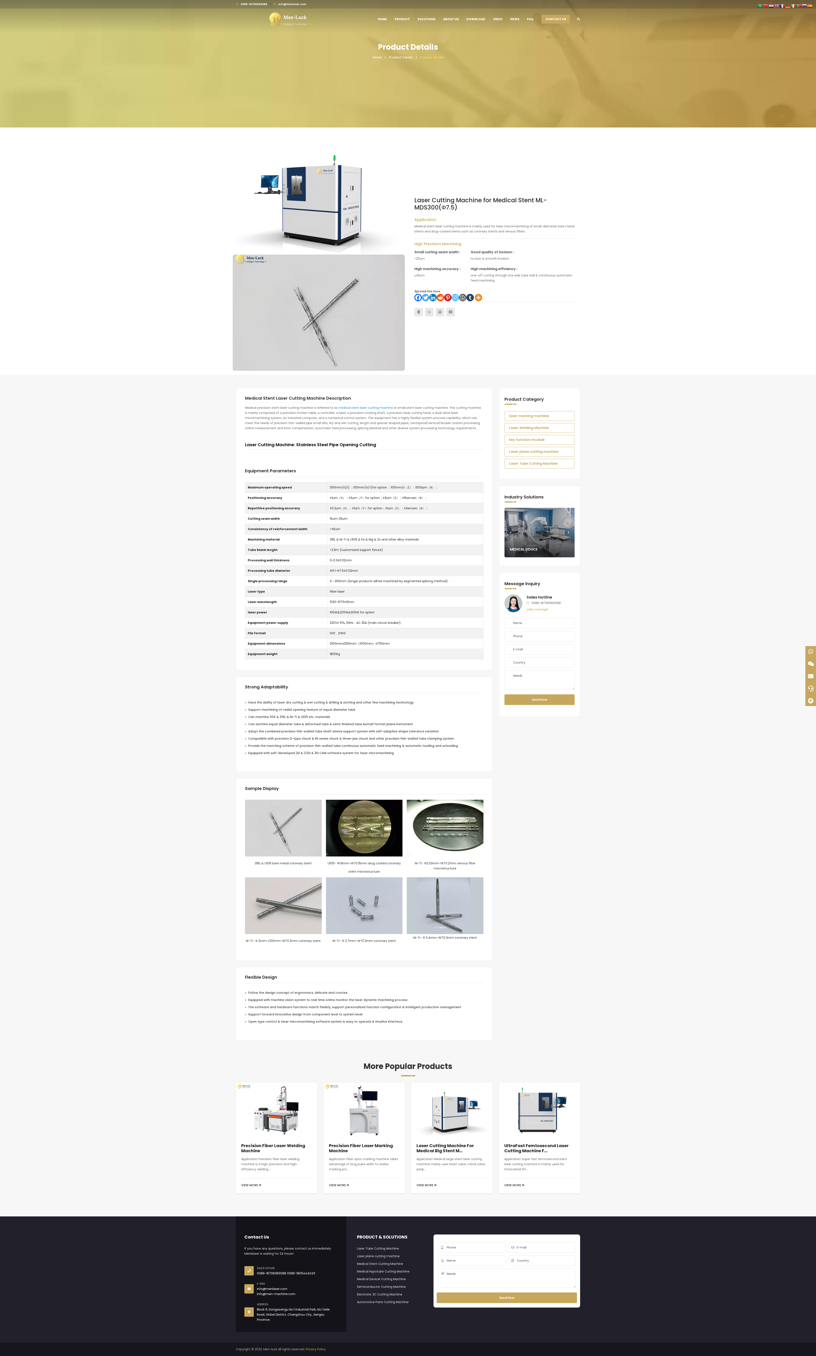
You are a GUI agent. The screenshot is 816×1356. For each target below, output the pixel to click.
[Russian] (804, 6)
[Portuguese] (799, 6)
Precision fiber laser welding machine (273, 1148)
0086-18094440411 (301, 1273)
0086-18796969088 (254, 4)
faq (530, 19)
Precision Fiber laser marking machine (361, 1148)
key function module (527, 439)
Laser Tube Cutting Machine (533, 463)
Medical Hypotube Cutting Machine (383, 1271)
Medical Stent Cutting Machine (380, 1264)
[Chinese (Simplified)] (766, 6)
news (514, 19)
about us (451, 19)
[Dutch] (771, 6)
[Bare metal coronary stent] (319, 313)
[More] (478, 297)
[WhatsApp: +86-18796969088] (810, 651)
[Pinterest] (448, 297)
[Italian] (793, 6)
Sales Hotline (539, 597)
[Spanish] (810, 6)
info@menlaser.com (292, 4)
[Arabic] (760, 6)
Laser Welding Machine (529, 427)
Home (382, 19)
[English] (777, 6)
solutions (426, 19)
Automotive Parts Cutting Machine (383, 1302)
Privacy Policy (316, 1349)
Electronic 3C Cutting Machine (379, 1294)
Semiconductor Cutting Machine (381, 1287)
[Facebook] (418, 297)
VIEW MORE (250, 1185)
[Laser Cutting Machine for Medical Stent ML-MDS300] (319, 196)
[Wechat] (810, 663)
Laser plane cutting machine (533, 451)
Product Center (401, 57)
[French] (782, 6)
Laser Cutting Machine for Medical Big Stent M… (445, 1148)
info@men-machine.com (276, 1294)
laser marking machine (529, 415)
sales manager (538, 609)
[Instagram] (455, 297)
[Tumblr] (470, 297)
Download (475, 19)
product (402, 19)
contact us (555, 19)
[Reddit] (440, 297)
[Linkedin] (433, 297)
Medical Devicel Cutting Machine (381, 1279)
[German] (788, 6)
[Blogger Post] (462, 297)
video (498, 19)
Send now (539, 700)
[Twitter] (425, 297)
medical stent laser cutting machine (365, 408)
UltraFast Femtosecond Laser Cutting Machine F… (536, 1148)
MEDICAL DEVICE (523, 549)
